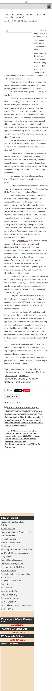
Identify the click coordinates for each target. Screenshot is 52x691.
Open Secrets (7, 584)
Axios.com (5, 546)
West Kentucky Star (10, 591)
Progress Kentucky (9, 598)
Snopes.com (6, 588)
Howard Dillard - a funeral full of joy (21, 431)
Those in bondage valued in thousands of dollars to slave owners (24, 424)
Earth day (40, 372)
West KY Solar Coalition (11, 542)
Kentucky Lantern (8, 539)
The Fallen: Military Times (12, 563)
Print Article (12, 396)
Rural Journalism (8, 570)
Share (9, 390)
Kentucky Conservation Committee (16, 549)
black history (35, 369)
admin (34, 21)
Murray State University (16, 379)
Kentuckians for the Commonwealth (16, 605)
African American (19, 369)
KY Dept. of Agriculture (11, 581)
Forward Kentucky (9, 595)
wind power (34, 379)
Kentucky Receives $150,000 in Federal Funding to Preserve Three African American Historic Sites (23, 439)
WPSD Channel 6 (8, 602)
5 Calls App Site (8, 528)
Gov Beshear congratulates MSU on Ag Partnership (22, 445)
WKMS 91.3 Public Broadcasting (15, 553)
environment (11, 375)
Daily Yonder (6, 556)
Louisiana (23, 375)
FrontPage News (23, 382)
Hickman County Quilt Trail (12, 567)
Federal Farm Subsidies (11, 560)
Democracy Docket (9, 609)
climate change (12, 372)
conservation (28, 372)
